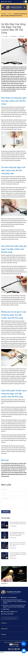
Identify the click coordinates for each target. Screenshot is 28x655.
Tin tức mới (5, 518)
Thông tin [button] (4, 623)
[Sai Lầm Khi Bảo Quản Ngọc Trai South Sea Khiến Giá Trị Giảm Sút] (4, 524)
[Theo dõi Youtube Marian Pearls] (6, 618)
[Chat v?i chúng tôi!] (23, 650)
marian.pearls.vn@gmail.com (10, 611)
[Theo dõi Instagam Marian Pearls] (9, 618)
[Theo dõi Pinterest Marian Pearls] (13, 618)
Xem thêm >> (4, 583)
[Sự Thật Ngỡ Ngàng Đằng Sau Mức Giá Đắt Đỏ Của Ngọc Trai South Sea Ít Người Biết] (4, 535)
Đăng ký (9, 1)
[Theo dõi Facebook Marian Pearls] (2, 618)
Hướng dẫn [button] (4, 628)
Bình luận (5, 511)
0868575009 (6, 609)
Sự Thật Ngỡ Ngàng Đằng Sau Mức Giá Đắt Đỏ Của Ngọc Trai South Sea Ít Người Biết (17, 534)
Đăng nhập (4, 1)
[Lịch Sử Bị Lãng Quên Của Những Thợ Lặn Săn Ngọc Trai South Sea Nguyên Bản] (4, 555)
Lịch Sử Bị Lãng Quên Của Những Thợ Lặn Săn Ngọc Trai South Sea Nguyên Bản (18, 554)
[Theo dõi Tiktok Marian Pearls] (16, 618)
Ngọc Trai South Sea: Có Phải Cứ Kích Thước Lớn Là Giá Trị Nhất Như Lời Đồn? (18, 544)
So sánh (2, 652)
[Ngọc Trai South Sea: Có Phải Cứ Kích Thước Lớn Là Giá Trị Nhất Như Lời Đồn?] (4, 545)
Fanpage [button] (3, 634)
